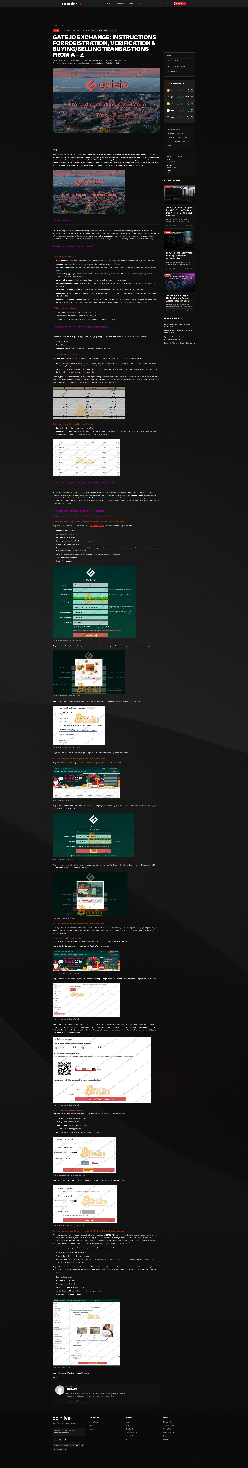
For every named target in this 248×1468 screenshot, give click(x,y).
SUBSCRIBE (180, 3)
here (109, 434)
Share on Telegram (176, 66)
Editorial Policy (167, 1422)
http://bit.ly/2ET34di (97, 526)
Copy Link (172, 72)
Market (131, 3)
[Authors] (65, 1440)
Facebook (57, 1445)
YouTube (66, 1445)
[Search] (169, 3)
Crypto (171, 137)
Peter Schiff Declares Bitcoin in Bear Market (179, 343)
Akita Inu (169, 172)
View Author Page (76, 1401)
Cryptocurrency (183, 137)
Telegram (76, 1445)
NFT (169, 141)
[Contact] (60, 1440)
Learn (140, 3)
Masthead (129, 1429)
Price (170, 145)
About (128, 1422)
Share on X (173, 60)
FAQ (127, 1439)
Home (109, 3)
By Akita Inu (85, 30)
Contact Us (129, 1436)
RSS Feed (166, 1439)
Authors (128, 1425)
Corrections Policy (169, 1425)
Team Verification (131, 1432)
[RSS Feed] (55, 1440)
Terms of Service (168, 1432)
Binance (177, 141)
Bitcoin (171, 133)
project (186, 141)
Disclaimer (166, 1436)
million (180, 133)
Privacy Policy (167, 1429)
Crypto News (119, 3)
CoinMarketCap (61, 1449)
